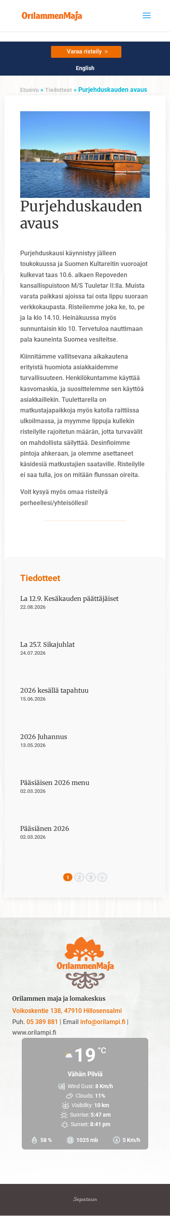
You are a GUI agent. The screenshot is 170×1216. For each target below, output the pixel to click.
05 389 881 (42, 1022)
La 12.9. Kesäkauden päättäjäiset (69, 598)
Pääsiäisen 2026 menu (54, 783)
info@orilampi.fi (102, 1022)
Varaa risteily (84, 51)
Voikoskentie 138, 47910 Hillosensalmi (67, 1011)
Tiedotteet (58, 90)
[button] (146, 21)
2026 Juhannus (43, 737)
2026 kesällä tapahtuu (54, 690)
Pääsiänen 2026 (44, 828)
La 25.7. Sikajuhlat (47, 644)
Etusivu (29, 90)
